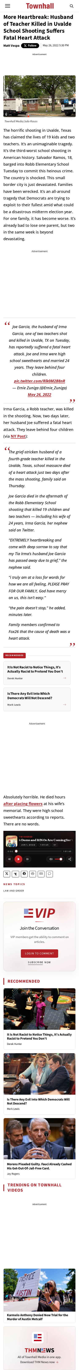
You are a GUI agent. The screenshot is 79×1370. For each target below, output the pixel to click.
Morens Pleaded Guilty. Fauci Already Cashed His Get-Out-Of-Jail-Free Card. (39, 1166)
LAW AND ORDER (13, 891)
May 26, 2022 (39, 394)
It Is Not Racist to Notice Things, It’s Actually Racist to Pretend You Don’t (39, 1036)
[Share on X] (6, 874)
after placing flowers (23, 803)
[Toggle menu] (7, 6)
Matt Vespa (11, 45)
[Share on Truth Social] (15, 874)
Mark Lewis (13, 1109)
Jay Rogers (13, 1174)
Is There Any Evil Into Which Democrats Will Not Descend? (38, 1101)
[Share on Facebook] (24, 874)
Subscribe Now (39, 962)
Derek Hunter (14, 1044)
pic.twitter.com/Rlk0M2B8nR (39, 380)
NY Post (18, 436)
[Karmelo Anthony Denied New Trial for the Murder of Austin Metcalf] (39, 1290)
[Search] (72, 5)
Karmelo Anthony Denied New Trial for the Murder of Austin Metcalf (37, 1317)
